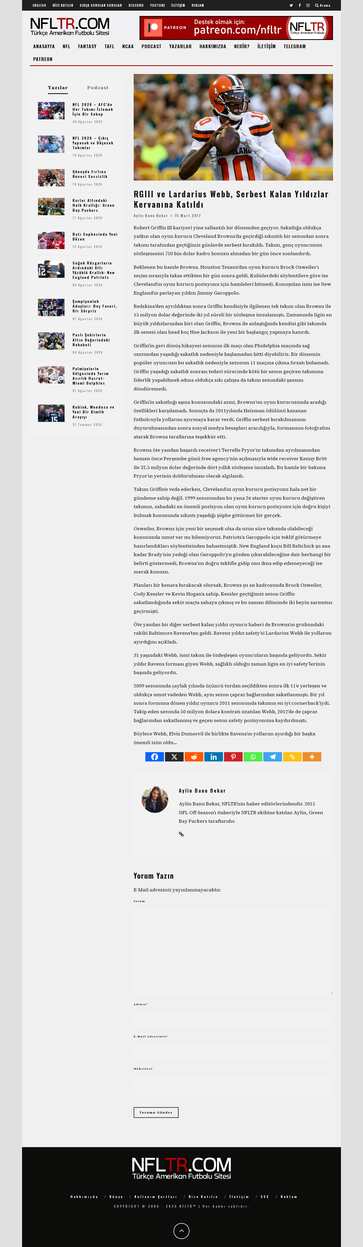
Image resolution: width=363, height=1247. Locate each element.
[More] (312, 756)
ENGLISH (39, 5)
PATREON (43, 58)
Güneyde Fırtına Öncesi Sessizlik (90, 174)
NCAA (128, 46)
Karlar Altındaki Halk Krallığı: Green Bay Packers (94, 205)
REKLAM (198, 5)
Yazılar (58, 88)
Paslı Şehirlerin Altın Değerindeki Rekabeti (91, 339)
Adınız (141, 1004)
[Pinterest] (233, 756)
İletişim (240, 1196)
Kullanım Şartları (156, 1196)
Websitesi (143, 1068)
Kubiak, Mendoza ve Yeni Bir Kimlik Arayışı (94, 411)
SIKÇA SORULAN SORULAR (101, 5)
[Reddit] (194, 756)
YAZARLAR (180, 46)
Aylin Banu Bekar (151, 215)
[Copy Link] (292, 756)
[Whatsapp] (253, 756)
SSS (265, 1196)
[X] (174, 756)
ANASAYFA (44, 46)
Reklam (289, 1196)
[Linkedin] (213, 756)
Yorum (139, 901)
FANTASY (87, 46)
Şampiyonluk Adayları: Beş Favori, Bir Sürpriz (95, 305)
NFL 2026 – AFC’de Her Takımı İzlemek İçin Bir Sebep (93, 109)
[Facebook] (154, 756)
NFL (66, 46)
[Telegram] (272, 756)
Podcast (98, 88)
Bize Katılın (203, 1196)
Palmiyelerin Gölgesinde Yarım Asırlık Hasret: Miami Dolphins (91, 376)
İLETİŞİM (178, 5)
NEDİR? (242, 46)
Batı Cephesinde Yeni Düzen (95, 236)
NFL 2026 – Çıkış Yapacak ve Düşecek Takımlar (93, 142)
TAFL (109, 46)
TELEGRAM (295, 46)
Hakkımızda (84, 1196)
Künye (116, 1196)
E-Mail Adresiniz (151, 1036)
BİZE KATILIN (63, 5)
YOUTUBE (157, 5)
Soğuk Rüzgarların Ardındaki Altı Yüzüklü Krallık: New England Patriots (94, 270)
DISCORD (136, 5)
